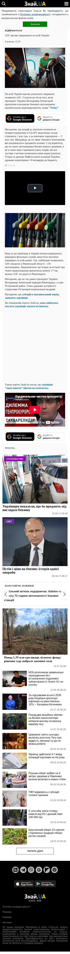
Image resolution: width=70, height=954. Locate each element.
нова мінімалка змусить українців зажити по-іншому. (31, 304)
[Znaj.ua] (35, 4)
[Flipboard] (46, 870)
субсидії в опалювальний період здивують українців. (32, 295)
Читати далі (35, 851)
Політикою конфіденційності (35, 14)
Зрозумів (35, 24)
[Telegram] (23, 870)
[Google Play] (45, 883)
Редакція (7, 917)
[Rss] (15, 870)
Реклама (7, 912)
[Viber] (31, 870)
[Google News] (39, 870)
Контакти (7, 922)
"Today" (54, 107)
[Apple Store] (24, 883)
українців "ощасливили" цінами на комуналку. (29, 386)
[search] (3, 3)
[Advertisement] (35, 345)
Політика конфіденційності (16, 906)
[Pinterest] (54, 870)
